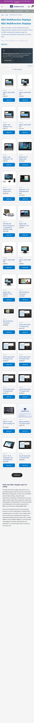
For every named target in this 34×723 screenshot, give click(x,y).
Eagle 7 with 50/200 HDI (9, 93)
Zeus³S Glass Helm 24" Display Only (8, 358)
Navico (5, 90)
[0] (31, 7)
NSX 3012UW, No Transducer (8, 322)
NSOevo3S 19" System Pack (7, 190)
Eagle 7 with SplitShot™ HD (7, 125)
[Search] (28, 7)
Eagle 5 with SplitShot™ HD (7, 293)
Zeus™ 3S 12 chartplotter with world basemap (8, 457)
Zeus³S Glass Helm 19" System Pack (24, 390)
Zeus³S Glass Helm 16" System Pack (24, 457)
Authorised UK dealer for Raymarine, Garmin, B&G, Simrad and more (17, 2)
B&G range (14, 41)
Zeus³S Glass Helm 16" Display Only (8, 390)
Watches (27, 11)
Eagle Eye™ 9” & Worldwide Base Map (24, 191)
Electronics (8, 11)
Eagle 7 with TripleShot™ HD (7, 158)
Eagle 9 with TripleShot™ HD (24, 224)
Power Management (18, 11)
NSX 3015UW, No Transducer (24, 293)
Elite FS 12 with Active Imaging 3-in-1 (9, 423)
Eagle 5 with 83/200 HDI (25, 93)
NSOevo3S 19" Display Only (23, 158)
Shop (7, 14)
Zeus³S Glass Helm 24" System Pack (24, 358)
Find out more (7, 60)
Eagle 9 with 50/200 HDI (25, 125)
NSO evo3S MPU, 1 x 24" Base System (24, 422)
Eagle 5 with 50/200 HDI (25, 260)
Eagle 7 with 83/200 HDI (9, 260)
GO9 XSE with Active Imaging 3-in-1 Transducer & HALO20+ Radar (9, 226)
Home (2, 11)
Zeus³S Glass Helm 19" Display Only (24, 325)
